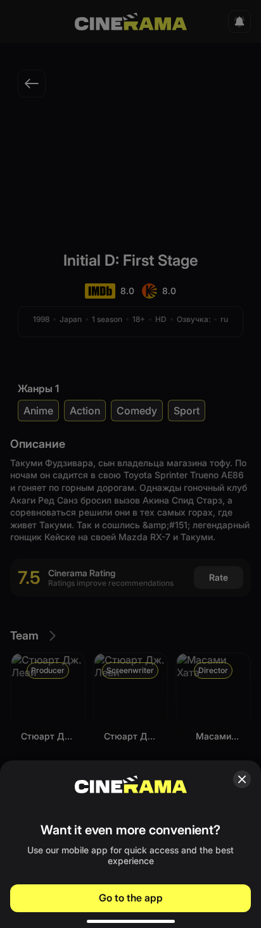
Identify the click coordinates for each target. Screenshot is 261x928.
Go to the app (131, 897)
